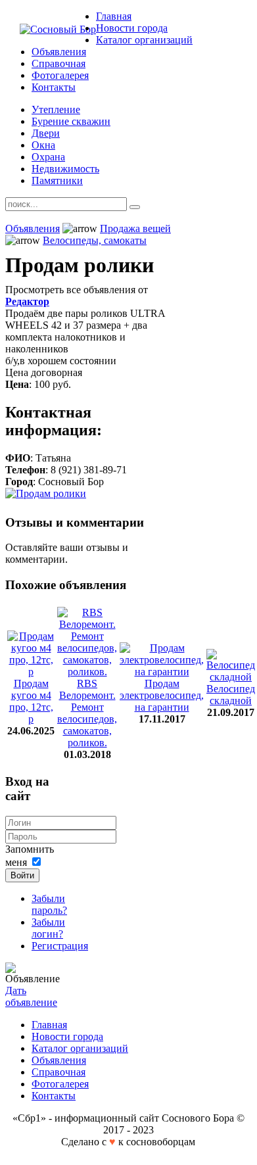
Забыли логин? (48, 927)
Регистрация (60, 945)
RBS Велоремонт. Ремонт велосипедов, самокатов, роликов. (87, 713)
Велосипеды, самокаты (95, 240)
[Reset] (134, 207)
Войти (22, 875)
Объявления (32, 228)
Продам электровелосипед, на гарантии (162, 695)
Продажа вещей (135, 228)
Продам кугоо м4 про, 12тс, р (31, 701)
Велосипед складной (230, 694)
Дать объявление (31, 996)
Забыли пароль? (49, 904)
